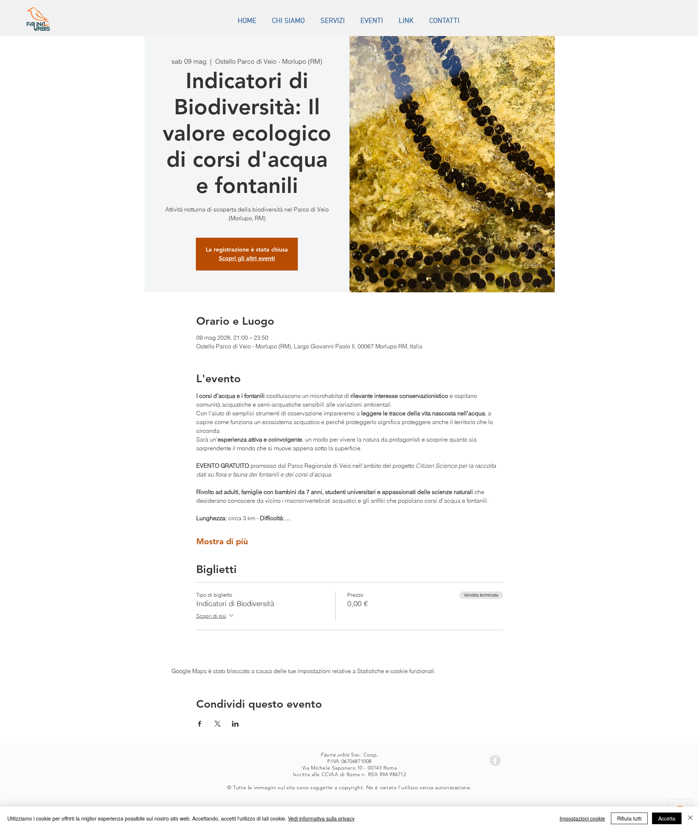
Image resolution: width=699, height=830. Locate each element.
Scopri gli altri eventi (247, 258)
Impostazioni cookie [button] (582, 818)
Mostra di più (222, 541)
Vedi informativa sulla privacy (321, 818)
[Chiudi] (690, 818)
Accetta (666, 818)
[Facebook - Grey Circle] (495, 760)
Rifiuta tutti (629, 818)
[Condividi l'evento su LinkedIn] (235, 724)
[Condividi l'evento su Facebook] (199, 724)
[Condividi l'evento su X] (217, 724)
